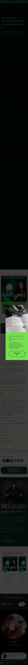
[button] (26, 306)
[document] (14, 332)
